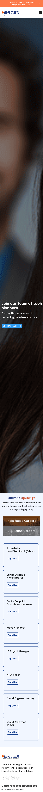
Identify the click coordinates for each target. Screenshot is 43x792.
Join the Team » (24, 5)
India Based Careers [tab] (21, 521)
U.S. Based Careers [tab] (21, 531)
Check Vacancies (11, 326)
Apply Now (13, 558)
